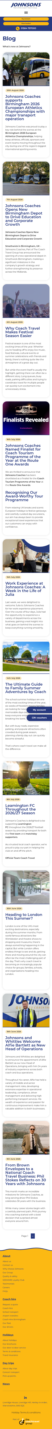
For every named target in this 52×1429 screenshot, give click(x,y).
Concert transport (11, 1372)
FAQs (5, 1291)
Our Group (8, 1272)
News (6, 1384)
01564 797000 (28, 28)
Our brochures (9, 1344)
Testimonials (8, 1284)
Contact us (8, 1265)
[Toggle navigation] (26, 12)
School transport (10, 1312)
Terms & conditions (12, 1351)
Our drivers (8, 1327)
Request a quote (10, 1304)
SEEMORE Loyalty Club (13, 1280)
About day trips (10, 1368)
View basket (26, 23)
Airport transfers (10, 1316)
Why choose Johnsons (13, 1269)
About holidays (10, 1340)
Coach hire (9, 1299)
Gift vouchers (39, 717)
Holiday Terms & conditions (26, 1412)
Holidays (8, 1334)
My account (26, 19)
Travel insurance (10, 1355)
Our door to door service (14, 1348)
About (6, 1256)
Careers (6, 1287)
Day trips (8, 1363)
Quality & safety (10, 1276)
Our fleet (7, 1323)
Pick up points (9, 1376)
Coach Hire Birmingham (14, 1319)
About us (7, 1261)
